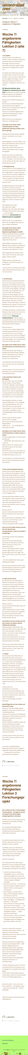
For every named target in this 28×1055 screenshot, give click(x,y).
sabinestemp (10, 761)
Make (8, 1049)
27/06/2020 (5, 29)
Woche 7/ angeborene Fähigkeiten (12, 765)
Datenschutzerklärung (7, 1040)
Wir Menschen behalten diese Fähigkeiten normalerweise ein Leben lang (13, 90)
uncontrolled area (13, 7)
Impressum (5, 1043)
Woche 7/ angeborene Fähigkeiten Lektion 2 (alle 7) (13, 42)
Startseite (5, 18)
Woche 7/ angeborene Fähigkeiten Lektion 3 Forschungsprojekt (13, 791)
